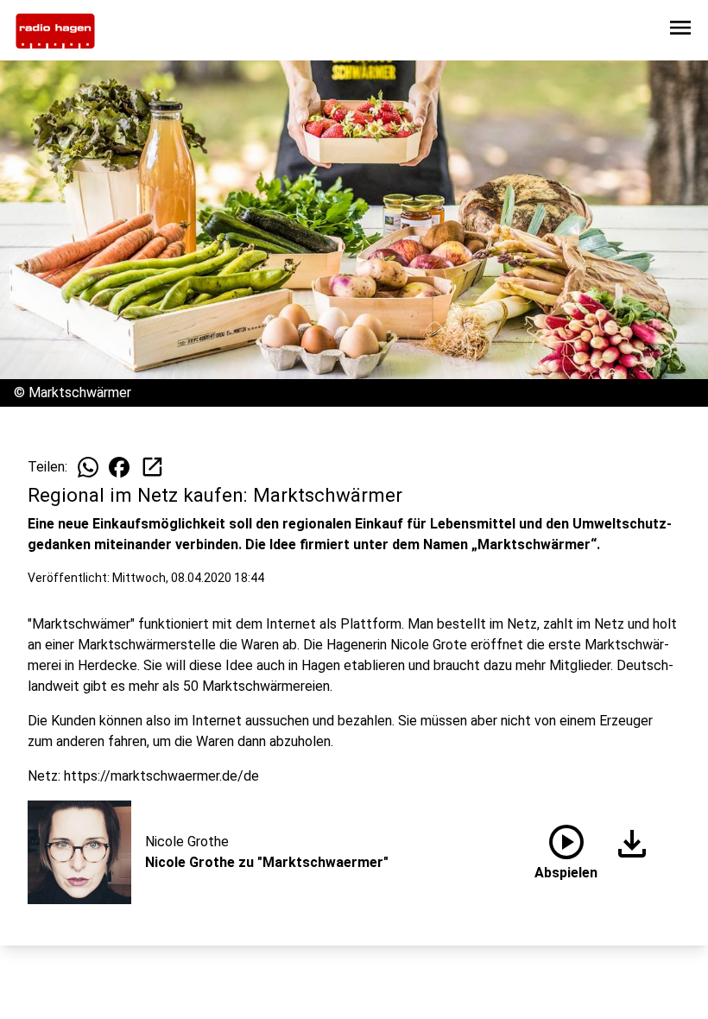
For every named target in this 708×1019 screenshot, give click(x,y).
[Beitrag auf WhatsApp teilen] (88, 467)
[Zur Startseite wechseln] (55, 31)
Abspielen (565, 849)
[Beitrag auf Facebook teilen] (119, 467)
